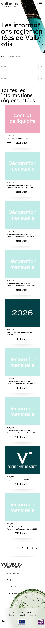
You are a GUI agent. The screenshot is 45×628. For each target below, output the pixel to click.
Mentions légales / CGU (22, 612)
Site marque (12, 593)
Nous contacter (13, 574)
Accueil (3, 56)
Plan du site (11, 587)
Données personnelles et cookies (22, 615)
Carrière (10, 580)
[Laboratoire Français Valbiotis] (9, 4)
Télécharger (21, 142)
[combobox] (22, 66)
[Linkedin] (3, 621)
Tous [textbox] (3, 67)
